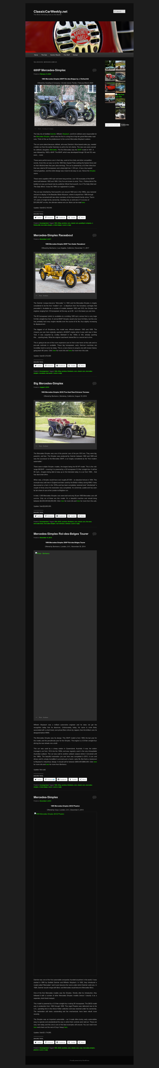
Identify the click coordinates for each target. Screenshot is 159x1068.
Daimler (53, 134)
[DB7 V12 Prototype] (120, 77)
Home (36, 55)
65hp (59, 371)
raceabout (42, 373)
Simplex (93, 171)
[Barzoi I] (110, 87)
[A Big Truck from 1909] (120, 96)
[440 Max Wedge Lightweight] (120, 103)
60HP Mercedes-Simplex (50, 70)
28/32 (59, 522)
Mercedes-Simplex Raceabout (53, 235)
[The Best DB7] (120, 88)
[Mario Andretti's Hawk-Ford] (120, 66)
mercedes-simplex (46, 225)
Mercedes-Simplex (43, 136)
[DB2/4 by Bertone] (110, 98)
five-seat (89, 522)
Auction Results (55, 55)
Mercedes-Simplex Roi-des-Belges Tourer (61, 534)
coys (81, 1048)
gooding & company (85, 223)
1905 (55, 1048)
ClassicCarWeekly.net (50, 11)
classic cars (75, 223)
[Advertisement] (115, 161)
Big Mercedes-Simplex (48, 383)
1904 (55, 522)
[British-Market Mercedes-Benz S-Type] (120, 114)
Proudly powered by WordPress (79, 1060)
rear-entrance (60, 523)
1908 (55, 371)
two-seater (49, 373)
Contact (75, 55)
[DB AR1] (110, 66)
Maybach (66, 134)
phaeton (36, 1050)
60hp (59, 223)
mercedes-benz (38, 523)
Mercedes (53, 149)
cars (68, 223)
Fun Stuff (67, 55)
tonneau (67, 523)
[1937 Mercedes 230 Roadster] (110, 77)
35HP (80, 149)
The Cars (44, 55)
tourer (50, 787)
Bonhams (70, 371)
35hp (59, 785)
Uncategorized (43, 223)
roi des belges (57, 225)
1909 (55, 785)
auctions (64, 223)
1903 (55, 223)
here (83, 202)
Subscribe (123, 125)
